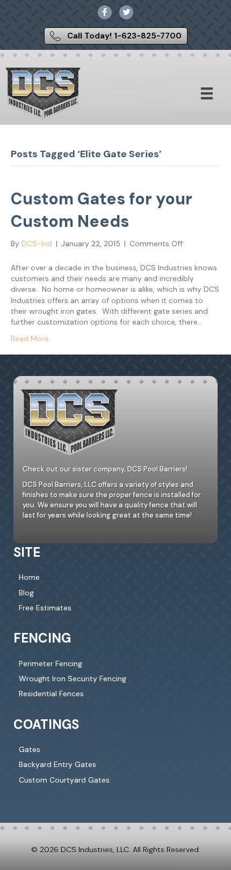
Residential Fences (51, 693)
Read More (30, 338)
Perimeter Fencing (50, 663)
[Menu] (206, 93)
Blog (26, 593)
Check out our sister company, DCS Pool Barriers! (105, 469)
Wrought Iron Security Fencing (72, 678)
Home (29, 577)
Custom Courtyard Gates (64, 780)
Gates (29, 749)
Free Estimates (45, 608)
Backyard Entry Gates (57, 764)
